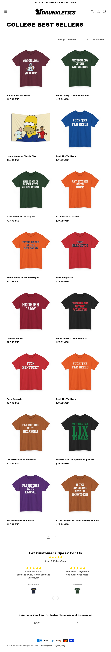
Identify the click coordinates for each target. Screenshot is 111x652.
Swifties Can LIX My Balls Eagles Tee (75, 460)
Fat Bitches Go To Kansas (20, 520)
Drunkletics (17, 646)
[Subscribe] (77, 623)
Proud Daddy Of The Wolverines (72, 96)
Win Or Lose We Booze (18, 96)
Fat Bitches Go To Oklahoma (22, 460)
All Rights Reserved (30, 646)
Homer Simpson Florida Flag (21, 156)
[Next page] (63, 537)
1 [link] (48, 536)
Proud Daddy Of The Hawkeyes (23, 278)
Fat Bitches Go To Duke (68, 217)
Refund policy (60, 646)
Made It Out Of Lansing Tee (21, 217)
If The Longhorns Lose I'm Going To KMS (77, 520)
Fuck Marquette (64, 278)
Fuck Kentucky (15, 399)
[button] (6, 11)
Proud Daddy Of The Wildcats (71, 338)
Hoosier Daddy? (15, 338)
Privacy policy (46, 646)
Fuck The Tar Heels (66, 156)
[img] (55, 557)
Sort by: (61, 39)
